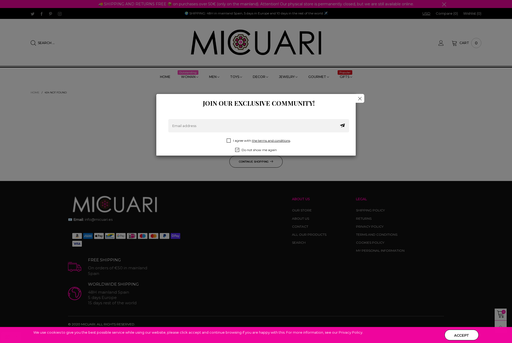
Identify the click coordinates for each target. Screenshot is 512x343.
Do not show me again (259, 150)
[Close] (359, 98)
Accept (461, 335)
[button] (342, 125)
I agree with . (262, 141)
